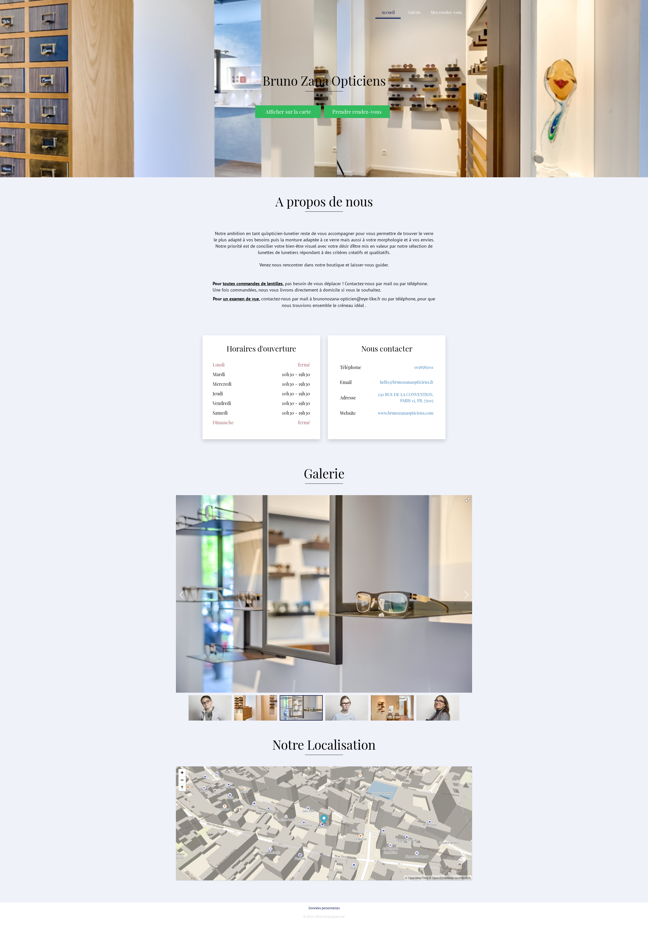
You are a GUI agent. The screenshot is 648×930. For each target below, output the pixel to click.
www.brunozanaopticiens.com (405, 413)
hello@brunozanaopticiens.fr (406, 382)
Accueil (388, 12)
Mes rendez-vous (446, 12)
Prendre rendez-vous (356, 111)
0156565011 (423, 367)
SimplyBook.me (334, 917)
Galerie (414, 12)
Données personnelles (324, 908)
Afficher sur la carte (288, 112)
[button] (467, 500)
